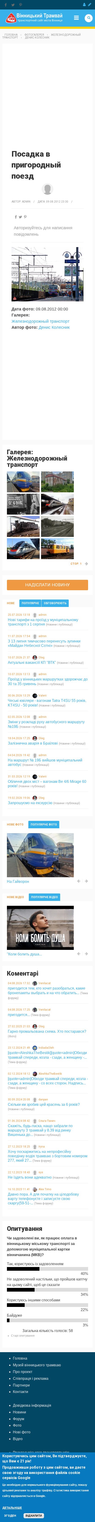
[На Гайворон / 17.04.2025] (23, 482)
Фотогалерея (34, 34)
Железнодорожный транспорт (40, 321)
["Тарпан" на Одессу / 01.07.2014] (23, 549)
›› (87, 564)
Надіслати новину (47, 584)
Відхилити (34, 1515)
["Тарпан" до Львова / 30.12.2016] (57, 504)
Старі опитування (23, 1335)
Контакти (20, 1392)
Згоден (10, 1515)
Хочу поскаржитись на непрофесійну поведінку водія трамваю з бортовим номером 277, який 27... (47, 1156)
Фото (17, 1425)
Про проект (22, 1372)
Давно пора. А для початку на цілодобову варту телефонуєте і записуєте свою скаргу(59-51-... (43, 1198)
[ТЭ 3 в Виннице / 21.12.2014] (57, 526)
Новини (19, 1412)
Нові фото (21, 1432)
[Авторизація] (84, 4)
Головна (11, 34)
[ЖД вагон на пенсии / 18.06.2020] (57, 482)
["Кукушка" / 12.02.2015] (23, 526)
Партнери (21, 1385)
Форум (18, 1419)
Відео (18, 1439)
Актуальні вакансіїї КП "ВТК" (32, 662)
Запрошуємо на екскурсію (30, 803)
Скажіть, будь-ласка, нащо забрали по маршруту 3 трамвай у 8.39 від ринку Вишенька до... (40, 1130)
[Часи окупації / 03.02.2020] (23, 504)
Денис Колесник (37, 37)
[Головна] (34, 18)
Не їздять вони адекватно (30, 1177)
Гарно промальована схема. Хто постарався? (47, 1031)
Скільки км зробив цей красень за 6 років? (44, 1104)
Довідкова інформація (32, 1405)
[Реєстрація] (89, 4)
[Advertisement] (47, 96)
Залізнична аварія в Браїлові (33, 743)
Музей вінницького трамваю (37, 1365)
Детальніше (12, 1507)
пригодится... (19, 1015)
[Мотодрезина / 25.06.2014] (57, 549)
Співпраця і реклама (30, 1378)
